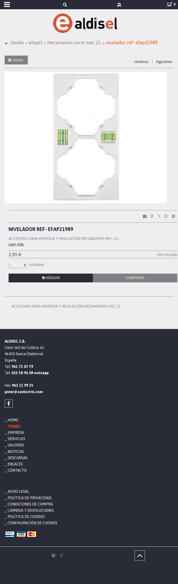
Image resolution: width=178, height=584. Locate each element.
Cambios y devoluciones (31, 510)
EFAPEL (33, 42)
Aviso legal (18, 491)
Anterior (142, 62)
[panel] (53, 555)
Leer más (16, 244)
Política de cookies (26, 517)
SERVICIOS (16, 439)
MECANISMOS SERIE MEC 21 (72, 42)
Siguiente (164, 62)
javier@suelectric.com (24, 392)
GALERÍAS (16, 445)
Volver (18, 60)
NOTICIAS (16, 451)
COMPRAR (135, 278)
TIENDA (17, 42)
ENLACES (15, 464)
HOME (13, 420)
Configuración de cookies (32, 523)
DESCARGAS (18, 458)
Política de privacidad (29, 498)
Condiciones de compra (30, 504)
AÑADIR (52, 278)
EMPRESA (16, 432)
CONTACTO (17, 470)
